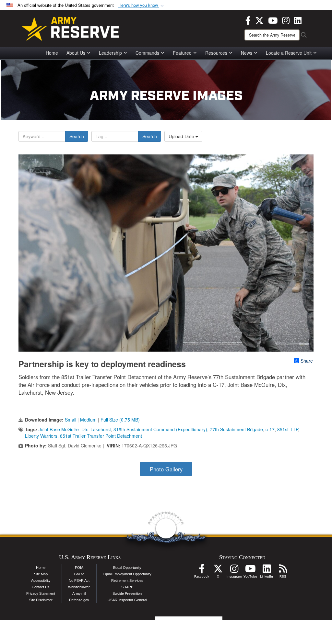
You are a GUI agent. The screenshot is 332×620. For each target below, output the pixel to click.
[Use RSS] (283, 570)
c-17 (270, 429)
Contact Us (41, 587)
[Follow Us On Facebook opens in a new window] (202, 570)
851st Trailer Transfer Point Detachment (101, 436)
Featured (182, 53)
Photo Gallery (166, 469)
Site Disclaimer (41, 600)
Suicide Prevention (127, 593)
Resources (216, 53)
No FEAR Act (79, 580)
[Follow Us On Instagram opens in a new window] (234, 570)
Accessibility (41, 580)
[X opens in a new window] (259, 20)
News (246, 53)
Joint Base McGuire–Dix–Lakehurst (75, 429)
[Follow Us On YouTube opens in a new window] (250, 570)
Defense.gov (79, 600)
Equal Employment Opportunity (127, 574)
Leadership (110, 53)
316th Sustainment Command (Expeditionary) (160, 429)
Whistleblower (79, 587)
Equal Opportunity (127, 567)
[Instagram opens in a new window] (286, 20)
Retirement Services (127, 580)
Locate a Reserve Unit (289, 53)
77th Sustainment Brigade (236, 429)
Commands (147, 53)
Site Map (41, 574)
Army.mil (79, 593)
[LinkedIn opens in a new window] (298, 20)
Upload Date (182, 136)
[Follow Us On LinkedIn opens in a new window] (266, 570)
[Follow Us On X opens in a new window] (218, 570)
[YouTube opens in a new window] (273, 20)
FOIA (79, 567)
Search (76, 136)
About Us (75, 53)
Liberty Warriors (41, 436)
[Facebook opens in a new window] (248, 20)
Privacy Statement (40, 593)
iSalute (79, 574)
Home (52, 53)
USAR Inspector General (127, 600)
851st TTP (287, 429)
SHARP (127, 587)
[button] (141, 5)
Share (307, 360)
